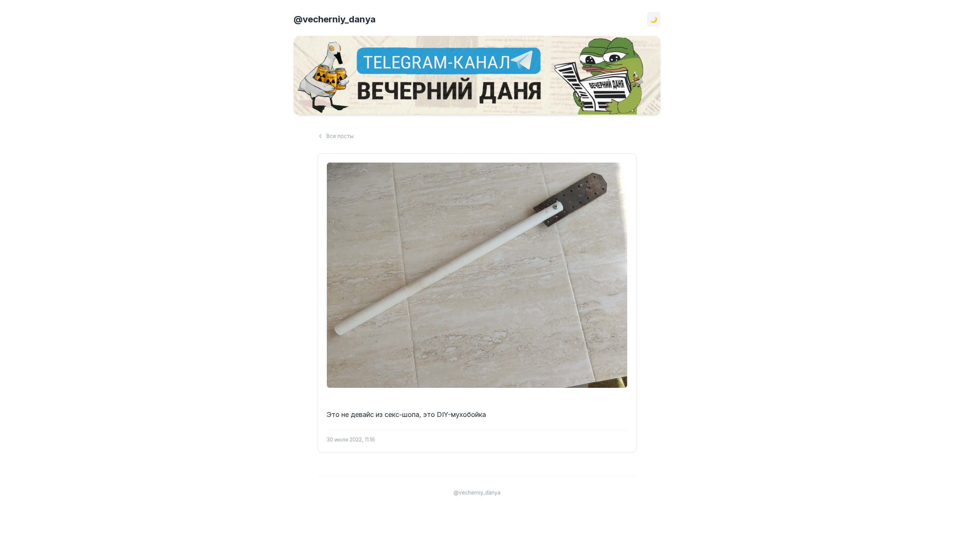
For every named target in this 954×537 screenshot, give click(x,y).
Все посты (340, 136)
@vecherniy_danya (335, 19)
